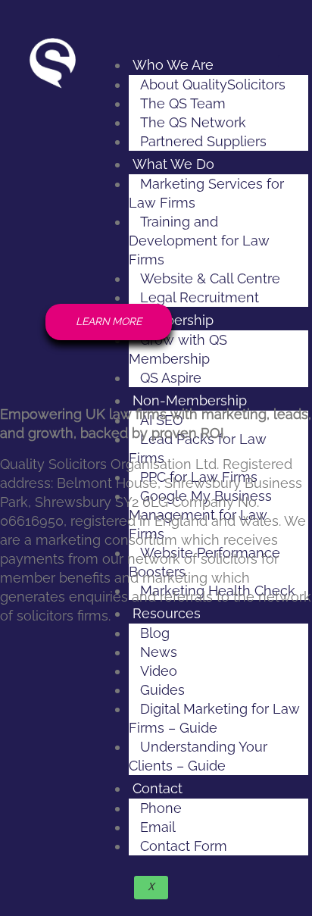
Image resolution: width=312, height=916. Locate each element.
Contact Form (183, 846)
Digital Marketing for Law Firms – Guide (214, 718)
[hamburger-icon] (295, 61)
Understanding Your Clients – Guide (198, 756)
